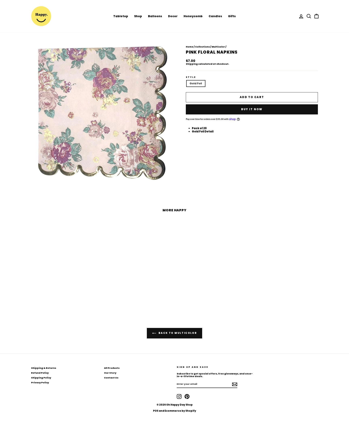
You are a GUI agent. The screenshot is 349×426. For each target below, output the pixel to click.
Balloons (155, 16)
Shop (138, 16)
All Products (112, 368)
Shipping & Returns (43, 368)
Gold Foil (196, 83)
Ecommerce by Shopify (180, 410)
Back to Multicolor (177, 333)
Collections (202, 46)
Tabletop (120, 16)
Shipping (192, 64)
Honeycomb (193, 16)
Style (191, 77)
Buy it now (252, 109)
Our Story (110, 372)
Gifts (232, 16)
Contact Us (111, 377)
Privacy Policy (40, 382)
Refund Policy (40, 372)
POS (155, 410)
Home (189, 46)
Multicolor (218, 46)
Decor (173, 16)
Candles (215, 16)
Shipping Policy (41, 377)
